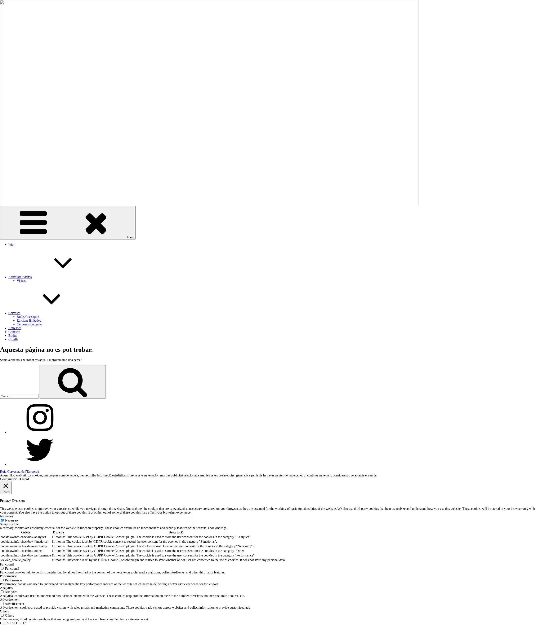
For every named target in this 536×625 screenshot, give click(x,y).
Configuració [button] (8, 479)
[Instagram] (39, 432)
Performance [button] (8, 576)
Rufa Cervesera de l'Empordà (19, 471)
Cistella (13, 339)
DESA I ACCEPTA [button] (13, 623)
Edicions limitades (29, 320)
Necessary (12, 520)
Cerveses (14, 313)
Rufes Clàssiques (28, 316)
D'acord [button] (23, 479)
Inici (11, 244)
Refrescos (14, 328)
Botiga (12, 335)
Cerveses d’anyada (29, 324)
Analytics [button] (6, 588)
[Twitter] (39, 464)
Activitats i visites (20, 277)
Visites (21, 280)
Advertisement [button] (9, 599)
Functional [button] (7, 564)
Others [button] (4, 611)
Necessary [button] (7, 516)
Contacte (14, 332)
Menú (130, 237)
